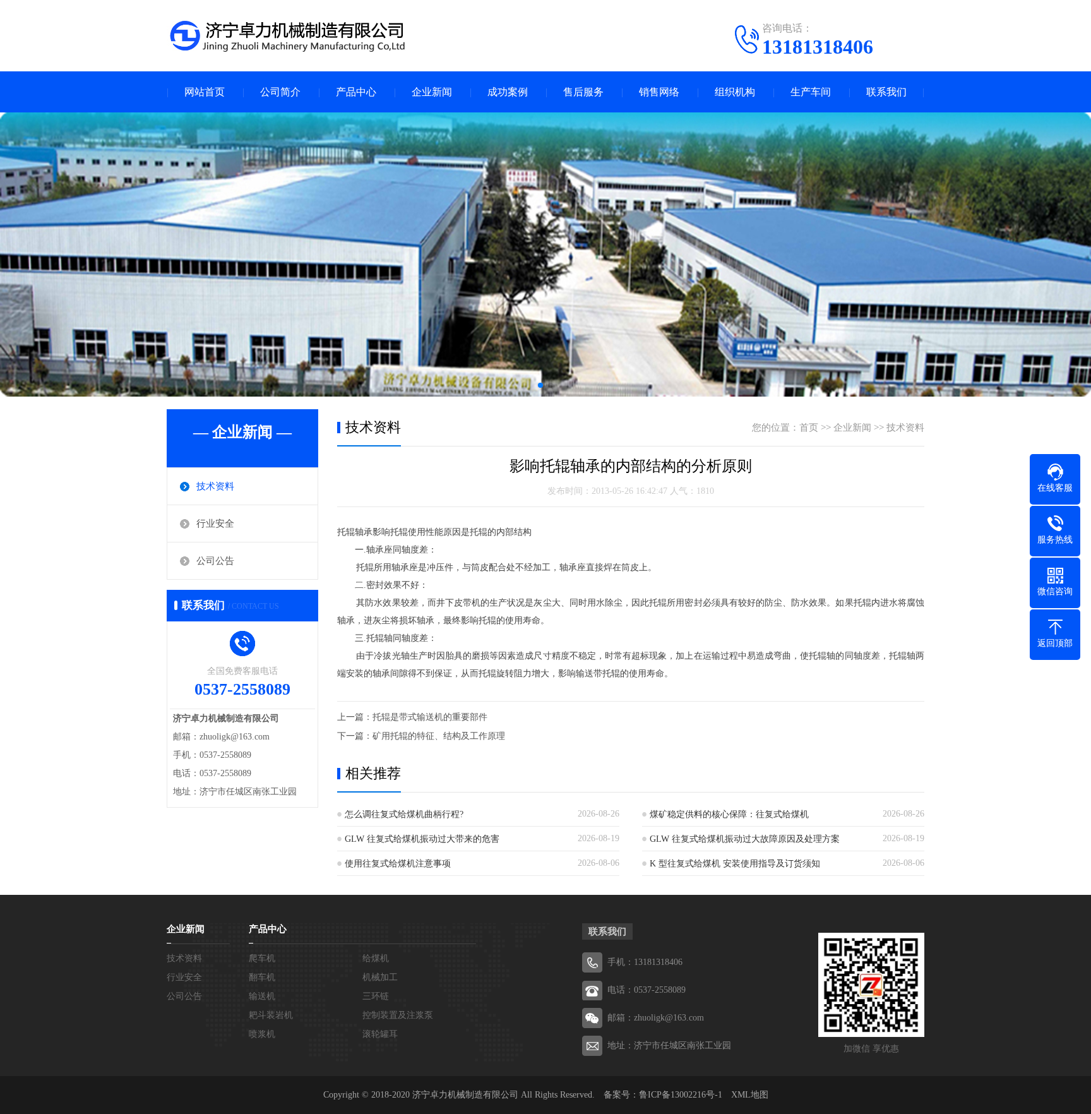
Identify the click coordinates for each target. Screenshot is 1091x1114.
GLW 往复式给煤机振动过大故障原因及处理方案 (745, 839)
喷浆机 (262, 1034)
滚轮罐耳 (380, 1034)
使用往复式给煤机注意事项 (398, 863)
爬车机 (262, 958)
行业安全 (215, 523)
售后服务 (583, 92)
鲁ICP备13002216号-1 (680, 1094)
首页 (808, 427)
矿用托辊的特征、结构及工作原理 (439, 736)
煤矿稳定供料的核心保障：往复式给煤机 (729, 814)
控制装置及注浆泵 (397, 1015)
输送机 (262, 996)
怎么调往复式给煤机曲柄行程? (404, 814)
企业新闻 (432, 92)
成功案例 (507, 92)
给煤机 (375, 958)
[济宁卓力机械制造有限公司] (287, 35)
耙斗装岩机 (271, 1015)
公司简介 (280, 92)
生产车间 (810, 92)
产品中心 (356, 92)
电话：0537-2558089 (646, 990)
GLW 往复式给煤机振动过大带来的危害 (422, 839)
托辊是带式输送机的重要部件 (430, 717)
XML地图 (749, 1094)
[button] (540, 385)
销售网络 (659, 92)
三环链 (375, 996)
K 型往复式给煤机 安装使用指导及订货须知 (735, 863)
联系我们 (886, 92)
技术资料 (215, 486)
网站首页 (204, 92)
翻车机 (262, 977)
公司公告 (215, 561)
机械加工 (380, 977)
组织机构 (735, 92)
